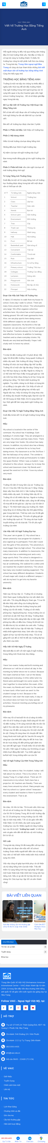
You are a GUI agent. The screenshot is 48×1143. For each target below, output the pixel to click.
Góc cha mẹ (9, 1115)
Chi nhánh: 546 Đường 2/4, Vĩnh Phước (22, 1034)
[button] (4, 4)
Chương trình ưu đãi (12, 1111)
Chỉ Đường (41, 1141)
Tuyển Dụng (9, 1080)
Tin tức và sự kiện (23, 947)
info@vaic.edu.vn (13, 1053)
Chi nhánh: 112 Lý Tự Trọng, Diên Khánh (23, 1040)
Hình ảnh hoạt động (12, 1124)
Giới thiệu (8, 1076)
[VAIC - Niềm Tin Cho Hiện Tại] (24, 4)
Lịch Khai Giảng (10, 1106)
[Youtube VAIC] (33, 1007)
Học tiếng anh (24, 22)
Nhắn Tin (18, 1141)
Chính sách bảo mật (12, 1085)
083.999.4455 (12, 1046)
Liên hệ (7, 1089)
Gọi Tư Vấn (6, 1140)
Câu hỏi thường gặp (12, 1119)
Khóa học (4, 957)
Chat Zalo (29, 1141)
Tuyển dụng (23, 952)
